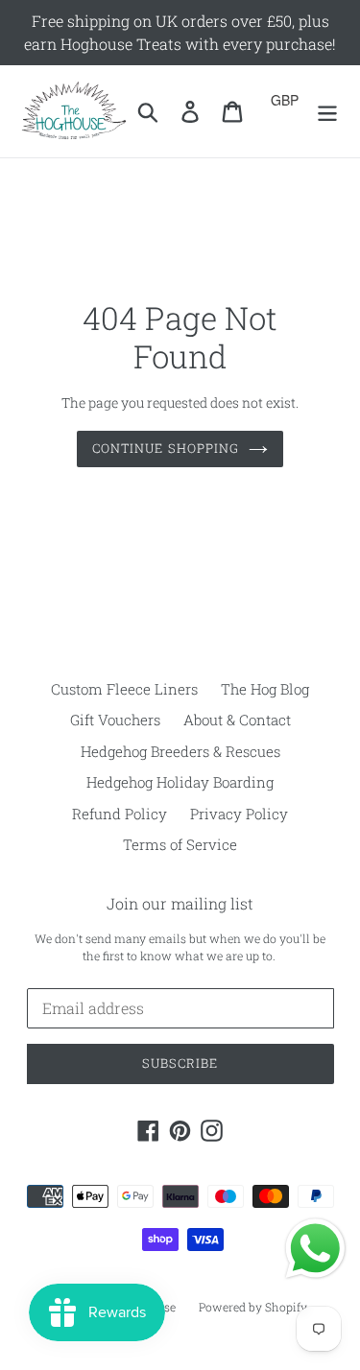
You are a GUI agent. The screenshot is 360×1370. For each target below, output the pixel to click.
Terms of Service (180, 844)
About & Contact (237, 719)
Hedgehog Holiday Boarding (180, 781)
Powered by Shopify (253, 1306)
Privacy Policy (239, 813)
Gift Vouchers (115, 719)
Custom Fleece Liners (124, 688)
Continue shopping (165, 448)
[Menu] (327, 111)
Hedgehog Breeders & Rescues (180, 751)
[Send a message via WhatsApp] (315, 1249)
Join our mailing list (180, 903)
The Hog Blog (265, 688)
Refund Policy (119, 813)
